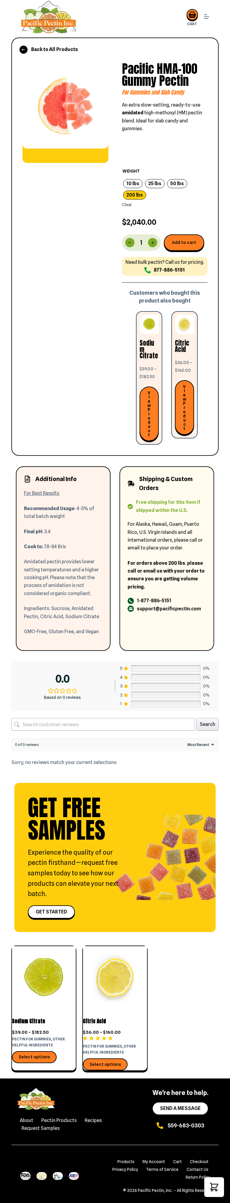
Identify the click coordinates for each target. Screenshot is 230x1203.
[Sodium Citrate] (44, 978)
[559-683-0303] (160, 1125)
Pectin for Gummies (31, 1039)
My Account (154, 1161)
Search (207, 724)
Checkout (199, 1161)
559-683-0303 (186, 1125)
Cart (177, 1161)
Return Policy (198, 1177)
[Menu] (206, 17)
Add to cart (184, 242)
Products (125, 1161)
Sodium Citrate (28, 1021)
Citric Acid (94, 1021)
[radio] (133, 183)
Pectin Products (59, 1120)
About (26, 1120)
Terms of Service (162, 1169)
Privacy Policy (125, 1169)
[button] (214, 1187)
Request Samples (41, 1128)
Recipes (93, 1120)
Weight (131, 171)
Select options (34, 1057)
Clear (127, 204)
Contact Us (197, 1169)
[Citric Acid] (115, 978)
